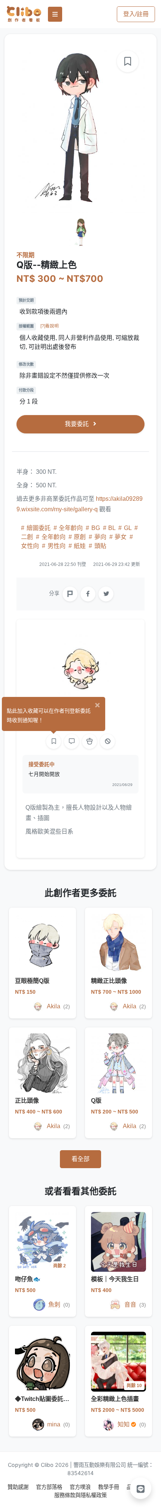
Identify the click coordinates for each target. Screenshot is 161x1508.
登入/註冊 (136, 14)
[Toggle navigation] (55, 14)
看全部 (80, 1159)
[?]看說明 (49, 326)
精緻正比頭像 (109, 981)
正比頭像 (27, 1100)
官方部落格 (50, 1487)
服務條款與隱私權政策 (80, 1495)
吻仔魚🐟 (27, 1279)
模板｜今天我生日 (115, 1279)
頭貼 (99, 546)
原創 (79, 537)
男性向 (56, 546)
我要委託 (77, 424)
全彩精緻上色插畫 (115, 1399)
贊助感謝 (18, 1487)
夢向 (100, 537)
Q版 (96, 1100)
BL (112, 528)
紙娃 (79, 546)
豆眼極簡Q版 (32, 981)
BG (95, 528)
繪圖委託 (38, 528)
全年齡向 (70, 528)
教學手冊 (109, 1487)
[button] (141, 1488)
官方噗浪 (81, 1487)
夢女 (120, 537)
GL (127, 528)
